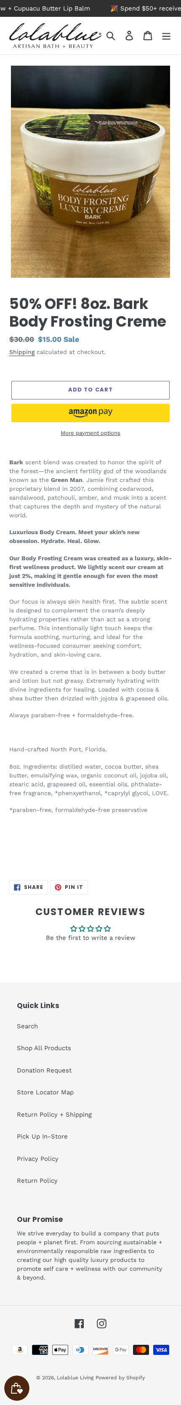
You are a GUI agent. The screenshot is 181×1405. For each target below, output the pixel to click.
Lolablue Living (75, 1378)
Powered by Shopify (120, 1378)
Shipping (22, 352)
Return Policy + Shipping (54, 1114)
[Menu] (166, 36)
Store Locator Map (45, 1092)
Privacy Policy (38, 1159)
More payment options (90, 433)
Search (27, 1026)
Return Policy (37, 1180)
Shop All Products (44, 1048)
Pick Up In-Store (42, 1136)
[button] (90, 413)
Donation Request (44, 1070)
